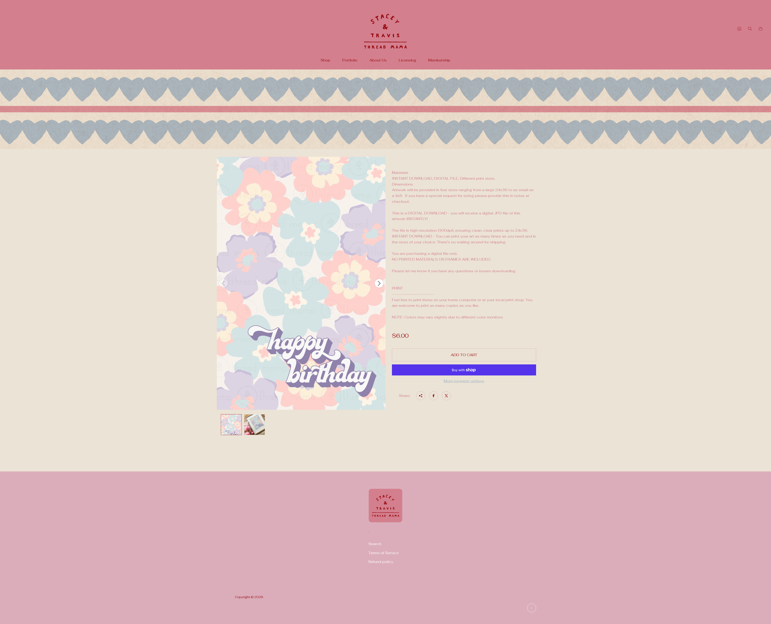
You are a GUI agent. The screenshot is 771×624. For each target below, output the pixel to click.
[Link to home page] (385, 508)
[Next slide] (379, 283)
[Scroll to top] (531, 608)
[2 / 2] (254, 424)
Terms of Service (383, 553)
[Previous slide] (223, 283)
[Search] (750, 28)
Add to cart (464, 355)
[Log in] (739, 28)
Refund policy (380, 561)
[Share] (420, 395)
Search (374, 543)
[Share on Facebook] (433, 395)
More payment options (464, 381)
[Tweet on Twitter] (446, 395)
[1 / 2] (231, 424)
